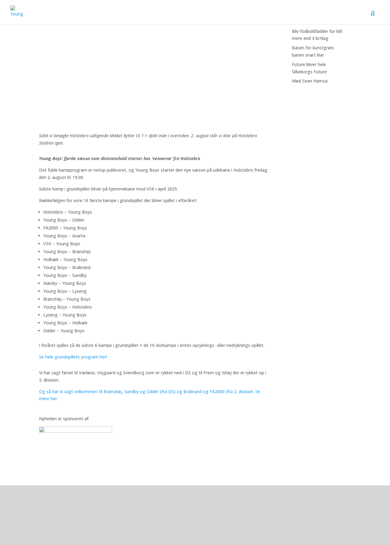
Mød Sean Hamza (310, 81)
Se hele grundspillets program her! (73, 357)
